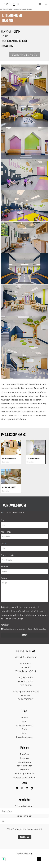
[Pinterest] (32, 789)
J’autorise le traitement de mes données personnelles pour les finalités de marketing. (24, 629)
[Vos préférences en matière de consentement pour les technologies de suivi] (3, 859)
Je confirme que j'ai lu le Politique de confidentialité (25, 829)
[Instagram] (22, 789)
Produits (24, 721)
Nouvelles (24, 717)
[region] (24, 21)
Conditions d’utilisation (24, 765)
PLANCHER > (10, 31)
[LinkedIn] (27, 789)
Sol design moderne (8, 9)
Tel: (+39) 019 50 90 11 (26, 677)
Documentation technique (24, 737)
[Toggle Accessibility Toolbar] (39, 859)
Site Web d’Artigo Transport (24, 725)
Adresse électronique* (24, 815)
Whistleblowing (24, 769)
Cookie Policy (24, 758)
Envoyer (24, 635)
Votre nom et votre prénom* (24, 806)
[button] (46, 4)
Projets (24, 729)
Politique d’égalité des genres (24, 773)
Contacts (24, 733)
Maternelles (17, 9)
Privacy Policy (24, 754)
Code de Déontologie (24, 762)
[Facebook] (17, 789)
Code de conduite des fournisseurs (24, 777)
